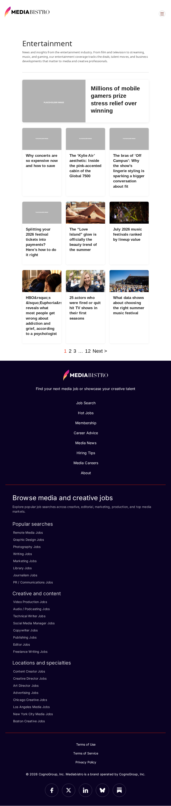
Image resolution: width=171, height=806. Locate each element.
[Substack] (119, 790)
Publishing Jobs (25, 637)
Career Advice (86, 433)
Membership (85, 423)
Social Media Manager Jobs (34, 623)
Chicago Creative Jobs (30, 700)
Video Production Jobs (30, 602)
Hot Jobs (86, 413)
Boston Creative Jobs (29, 721)
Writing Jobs (22, 554)
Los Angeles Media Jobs (31, 707)
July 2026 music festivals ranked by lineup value (127, 234)
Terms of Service (85, 753)
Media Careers (85, 463)
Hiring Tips (86, 453)
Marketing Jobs (25, 561)
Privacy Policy (85, 762)
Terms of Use (86, 744)
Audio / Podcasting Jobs (31, 609)
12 (87, 351)
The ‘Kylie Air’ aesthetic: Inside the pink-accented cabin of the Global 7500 (85, 165)
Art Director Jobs (26, 685)
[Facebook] (51, 790)
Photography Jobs (27, 547)
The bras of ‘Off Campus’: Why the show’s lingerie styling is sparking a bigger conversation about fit (129, 171)
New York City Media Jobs (33, 714)
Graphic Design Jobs (28, 539)
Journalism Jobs (25, 575)
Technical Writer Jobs (29, 616)
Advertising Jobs (25, 693)
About (86, 473)
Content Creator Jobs (29, 671)
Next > (100, 351)
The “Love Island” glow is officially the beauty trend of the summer (83, 239)
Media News (85, 443)
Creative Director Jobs (30, 678)
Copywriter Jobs (25, 630)
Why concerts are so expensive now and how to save (42, 160)
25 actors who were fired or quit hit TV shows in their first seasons (85, 308)
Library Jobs (22, 568)
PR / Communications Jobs (33, 582)
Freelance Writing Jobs (30, 651)
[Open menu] (162, 13)
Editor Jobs (21, 644)
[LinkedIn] (85, 790)
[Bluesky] (102, 790)
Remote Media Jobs (28, 532)
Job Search (86, 403)
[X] (68, 790)
